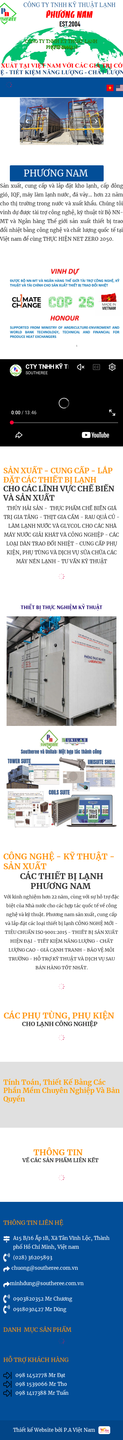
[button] (96, 121)
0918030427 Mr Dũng (39, 1309)
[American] (119, 88)
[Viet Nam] (109, 88)
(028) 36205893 (32, 1257)
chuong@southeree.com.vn (44, 1268)
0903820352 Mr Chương (42, 1299)
